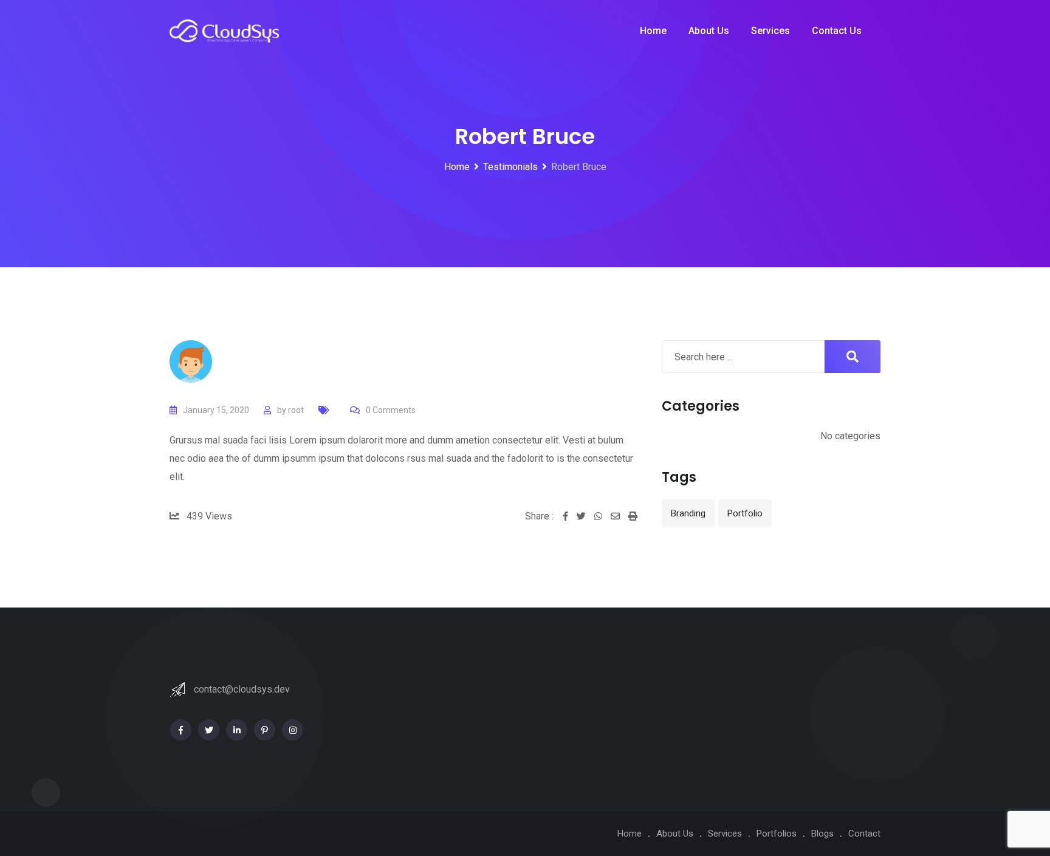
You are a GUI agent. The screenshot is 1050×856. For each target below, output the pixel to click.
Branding (688, 513)
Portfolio (745, 513)
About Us (708, 30)
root (296, 410)
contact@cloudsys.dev (242, 689)
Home (653, 30)
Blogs (822, 833)
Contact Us (837, 30)
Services (770, 30)
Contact (864, 833)
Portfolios (777, 833)
